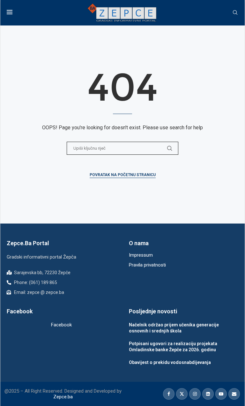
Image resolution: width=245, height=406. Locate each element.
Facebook (61, 325)
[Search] (235, 12)
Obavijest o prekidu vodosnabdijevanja (170, 362)
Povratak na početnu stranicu (123, 175)
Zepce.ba (63, 397)
